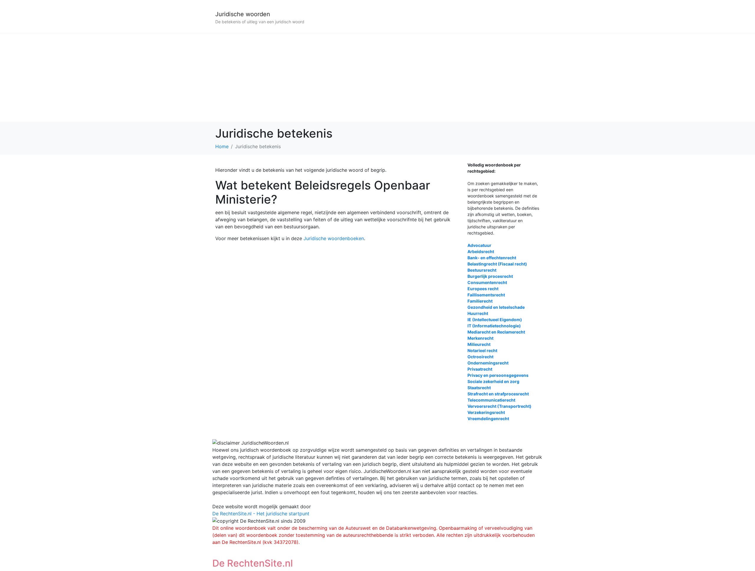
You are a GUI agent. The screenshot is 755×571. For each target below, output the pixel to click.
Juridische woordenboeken (333, 238)
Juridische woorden (242, 14)
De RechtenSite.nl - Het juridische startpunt (260, 513)
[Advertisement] (377, 77)
